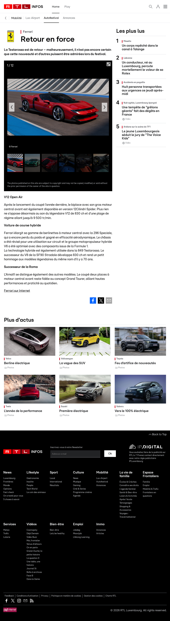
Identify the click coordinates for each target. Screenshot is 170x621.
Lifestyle (33, 472)
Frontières (8, 482)
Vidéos (32, 524)
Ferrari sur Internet (17, 290)
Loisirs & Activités (128, 496)
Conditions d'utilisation (27, 596)
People (30, 485)
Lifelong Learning (81, 537)
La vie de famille (126, 474)
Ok (110, 453)
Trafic (6, 534)
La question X (33, 558)
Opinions (7, 489)
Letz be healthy (57, 534)
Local (52, 478)
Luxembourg (9, 478)
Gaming (76, 485)
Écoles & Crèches (128, 482)
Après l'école (126, 499)
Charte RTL (110, 596)
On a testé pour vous (13, 496)
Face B (30, 576)
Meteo (6, 530)
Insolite (30, 482)
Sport (54, 472)
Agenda (76, 496)
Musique (77, 482)
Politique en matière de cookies (66, 596)
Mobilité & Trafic (151, 489)
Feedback (9, 596)
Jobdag (76, 530)
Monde (6, 485)
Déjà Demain (33, 534)
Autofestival (51, 18)
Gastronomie (33, 478)
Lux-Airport (33, 18)
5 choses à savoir (11, 499)
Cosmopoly (32, 530)
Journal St (32, 569)
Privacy (44, 596)
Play (67, 6)
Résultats (54, 485)
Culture (78, 472)
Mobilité (16, 18)
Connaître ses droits (129, 485)
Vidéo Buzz (32, 537)
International (56, 482)
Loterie (6, 537)
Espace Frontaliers (151, 474)
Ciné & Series (79, 489)
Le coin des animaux (36, 492)
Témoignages (126, 503)
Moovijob (77, 534)
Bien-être (57, 524)
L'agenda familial (128, 489)
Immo (100, 524)
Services (9, 524)
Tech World (32, 489)
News (7, 472)
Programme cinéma (82, 492)
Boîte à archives (34, 572)
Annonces (69, 18)
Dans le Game (33, 579)
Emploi (146, 485)
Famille (146, 482)
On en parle (32, 548)
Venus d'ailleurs (34, 544)
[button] (11, 107)
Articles (100, 534)
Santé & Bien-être (128, 493)
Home (55, 6)
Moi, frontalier (33, 541)
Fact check (8, 492)
